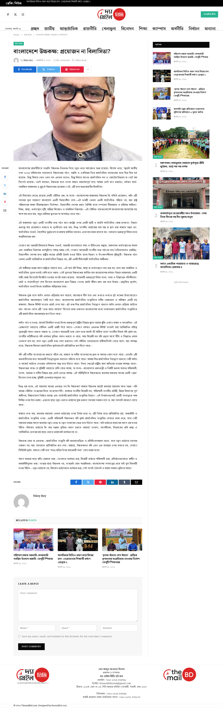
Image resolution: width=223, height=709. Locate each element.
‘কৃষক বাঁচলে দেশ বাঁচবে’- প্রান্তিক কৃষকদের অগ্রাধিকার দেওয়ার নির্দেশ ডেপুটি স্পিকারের (121, 559)
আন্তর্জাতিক (69, 29)
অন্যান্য (210, 29)
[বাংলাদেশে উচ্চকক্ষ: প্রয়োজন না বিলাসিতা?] (78, 119)
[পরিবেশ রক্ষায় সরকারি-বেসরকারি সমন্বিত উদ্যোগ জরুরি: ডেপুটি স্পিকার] (34, 539)
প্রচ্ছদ (35, 29)
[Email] (5, 210)
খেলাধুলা (109, 29)
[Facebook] (5, 177)
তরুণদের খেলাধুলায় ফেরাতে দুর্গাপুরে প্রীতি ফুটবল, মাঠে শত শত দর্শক (182, 165)
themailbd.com (59, 705)
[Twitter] (5, 185)
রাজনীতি (90, 29)
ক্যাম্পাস (159, 29)
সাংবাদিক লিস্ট (209, 14)
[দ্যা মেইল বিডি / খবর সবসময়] (111, 14)
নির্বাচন (194, 29)
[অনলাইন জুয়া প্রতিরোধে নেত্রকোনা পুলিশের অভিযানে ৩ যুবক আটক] (162, 113)
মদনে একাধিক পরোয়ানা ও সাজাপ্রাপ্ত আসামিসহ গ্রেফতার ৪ (179, 265)
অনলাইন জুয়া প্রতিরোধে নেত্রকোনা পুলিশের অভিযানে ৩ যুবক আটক (189, 110)
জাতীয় (49, 29)
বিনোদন (127, 29)
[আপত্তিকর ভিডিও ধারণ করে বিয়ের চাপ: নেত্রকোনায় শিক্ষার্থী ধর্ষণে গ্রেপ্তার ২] (78, 539)
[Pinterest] (5, 202)
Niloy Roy (28, 60)
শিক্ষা (143, 29)
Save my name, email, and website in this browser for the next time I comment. (67, 636)
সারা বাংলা (19, 43)
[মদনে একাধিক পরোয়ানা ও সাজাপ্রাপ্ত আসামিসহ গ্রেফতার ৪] (181, 243)
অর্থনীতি (177, 29)
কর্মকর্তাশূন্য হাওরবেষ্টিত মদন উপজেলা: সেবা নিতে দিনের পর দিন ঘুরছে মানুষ (183, 215)
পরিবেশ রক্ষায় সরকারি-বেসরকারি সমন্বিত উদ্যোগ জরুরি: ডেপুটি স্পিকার (33, 557)
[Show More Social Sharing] (88, 69)
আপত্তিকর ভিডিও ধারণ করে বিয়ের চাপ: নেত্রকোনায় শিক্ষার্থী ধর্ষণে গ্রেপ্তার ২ (58, 1)
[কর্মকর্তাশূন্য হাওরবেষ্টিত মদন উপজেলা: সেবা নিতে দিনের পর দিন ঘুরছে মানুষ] (181, 193)
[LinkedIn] (5, 193)
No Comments (63, 60)
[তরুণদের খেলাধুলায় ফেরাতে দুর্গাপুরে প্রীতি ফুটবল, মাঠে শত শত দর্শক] (181, 143)
